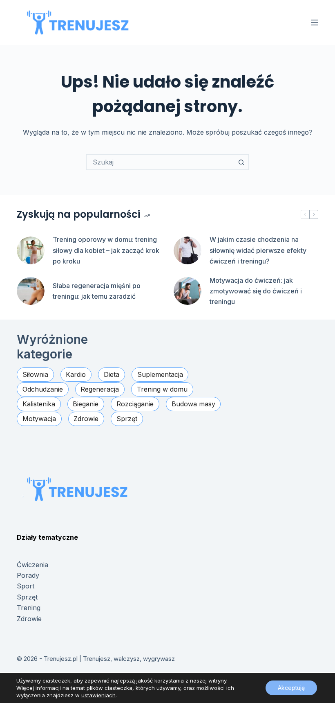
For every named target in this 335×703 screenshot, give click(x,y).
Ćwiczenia (32, 565)
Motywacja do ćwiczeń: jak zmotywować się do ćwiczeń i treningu (256, 291)
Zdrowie (29, 619)
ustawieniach (98, 695)
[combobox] (160, 162)
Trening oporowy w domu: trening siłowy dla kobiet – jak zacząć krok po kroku (106, 250)
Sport (25, 586)
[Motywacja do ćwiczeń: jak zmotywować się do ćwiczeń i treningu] (187, 291)
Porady (28, 575)
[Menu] (314, 22)
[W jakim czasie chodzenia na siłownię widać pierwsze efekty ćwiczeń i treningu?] (187, 250)
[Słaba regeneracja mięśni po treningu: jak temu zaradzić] (31, 291)
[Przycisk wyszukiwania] (241, 162)
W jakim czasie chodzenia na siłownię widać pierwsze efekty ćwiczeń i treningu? (258, 250)
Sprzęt (27, 597)
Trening (28, 608)
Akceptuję (291, 687)
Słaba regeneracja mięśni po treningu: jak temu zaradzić (97, 291)
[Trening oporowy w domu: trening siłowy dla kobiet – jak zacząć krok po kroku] (31, 250)
